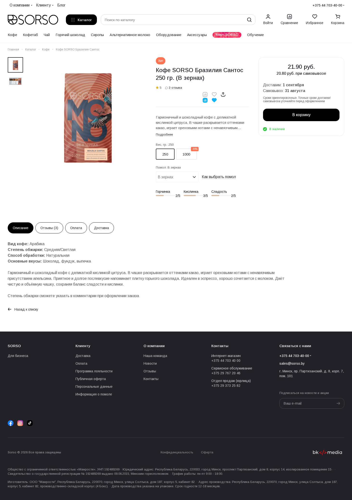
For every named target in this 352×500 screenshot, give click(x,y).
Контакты (151, 379)
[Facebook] (10, 423)
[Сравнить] (205, 94)
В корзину (301, 115)
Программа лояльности (94, 371)
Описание (20, 228)
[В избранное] (214, 94)
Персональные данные (94, 386)
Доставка (101, 228)
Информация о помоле (93, 394)
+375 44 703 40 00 (225, 360)
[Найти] (249, 20)
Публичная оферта (90, 379)
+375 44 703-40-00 (327, 5)
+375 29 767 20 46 (225, 373)
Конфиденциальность (177, 452)
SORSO (14, 346)
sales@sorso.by (292, 363)
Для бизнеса (18, 356)
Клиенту (82, 346)
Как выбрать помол (219, 177)
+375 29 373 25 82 (225, 386)
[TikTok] (30, 423)
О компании (154, 346)
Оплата (76, 228)
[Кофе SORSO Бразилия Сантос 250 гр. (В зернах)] (87, 116)
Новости (150, 363)
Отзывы (150, 371)
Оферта (207, 452)
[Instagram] (20, 423)
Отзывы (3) (49, 228)
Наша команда (155, 356)
